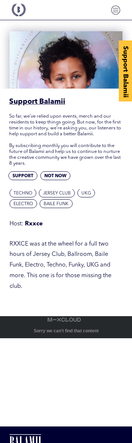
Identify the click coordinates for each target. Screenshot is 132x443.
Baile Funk (56, 204)
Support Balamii (125, 71)
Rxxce (34, 224)
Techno (23, 193)
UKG (86, 193)
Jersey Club (57, 193)
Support (22, 176)
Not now (55, 176)
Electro (23, 204)
